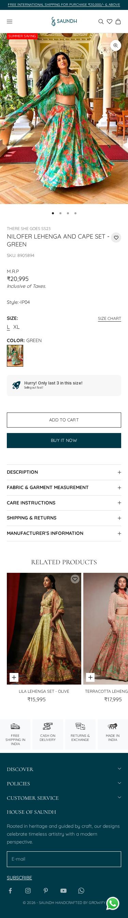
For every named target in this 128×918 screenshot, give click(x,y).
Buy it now (64, 440)
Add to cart (64, 419)
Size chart (109, 318)
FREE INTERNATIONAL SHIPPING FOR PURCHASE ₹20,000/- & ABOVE (64, 4)
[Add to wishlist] (116, 237)
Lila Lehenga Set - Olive (44, 691)
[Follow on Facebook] (10, 890)
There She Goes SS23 (29, 228)
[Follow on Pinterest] (45, 890)
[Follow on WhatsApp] (81, 890)
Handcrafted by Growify (80, 902)
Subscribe (19, 877)
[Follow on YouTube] (63, 890)
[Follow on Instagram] (28, 890)
